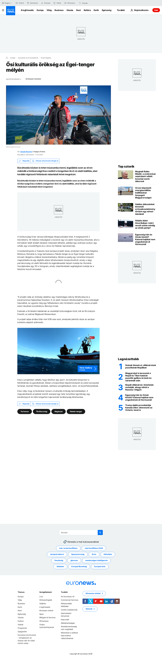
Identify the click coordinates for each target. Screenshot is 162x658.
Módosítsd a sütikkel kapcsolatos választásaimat (69, 635)
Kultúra (87, 10)
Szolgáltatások (45, 592)
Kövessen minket (46, 610)
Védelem (60, 566)
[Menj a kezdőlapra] (10, 10)
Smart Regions (46, 58)
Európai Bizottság (79, 566)
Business (59, 10)
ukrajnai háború (57, 554)
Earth (96, 10)
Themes (21, 592)
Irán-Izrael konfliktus (68, 548)
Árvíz (94, 554)
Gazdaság (58, 560)
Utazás (70, 10)
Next (78, 10)
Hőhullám (108, 554)
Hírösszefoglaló (45, 600)
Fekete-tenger (76, 411)
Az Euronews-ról (67, 596)
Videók (20, 624)
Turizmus (25, 411)
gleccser (74, 560)
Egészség (106, 10)
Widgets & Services (47, 617)
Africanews (43, 621)
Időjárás (42, 603)
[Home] (7, 58)
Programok (22, 628)
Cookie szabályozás (69, 610)
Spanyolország (77, 554)
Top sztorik (126, 166)
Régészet (59, 411)
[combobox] (93, 3)
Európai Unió (99, 566)
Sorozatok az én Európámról (28, 58)
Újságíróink (22, 631)
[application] (58, 115)
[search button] (80, 3)
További (64, 592)
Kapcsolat (65, 619)
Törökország (41, 411)
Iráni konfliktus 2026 (94, 548)
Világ (49, 10)
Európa (40, 10)
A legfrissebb (27, 10)
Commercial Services (69, 600)
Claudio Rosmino (26, 152)
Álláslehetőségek (68, 623)
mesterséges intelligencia (96, 560)
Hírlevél (89, 609)
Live (156, 10)
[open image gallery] (58, 351)
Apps (41, 614)
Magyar (7, 3)
